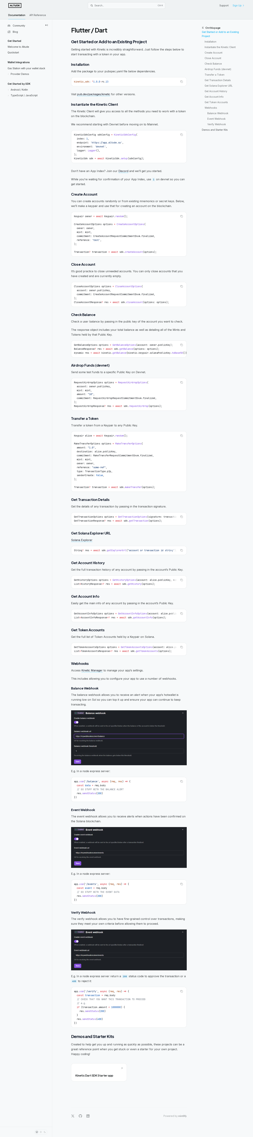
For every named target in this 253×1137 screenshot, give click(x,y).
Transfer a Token (214, 74)
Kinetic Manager (92, 670)
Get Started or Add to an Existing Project (220, 34)
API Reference (37, 15)
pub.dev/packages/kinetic (93, 94)
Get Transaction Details (218, 80)
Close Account (213, 58)
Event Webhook (216, 118)
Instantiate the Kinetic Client (220, 47)
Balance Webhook (217, 113)
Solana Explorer (81, 540)
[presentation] (129, 349)
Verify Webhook (216, 124)
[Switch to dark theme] (44, 1132)
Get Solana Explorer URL (219, 85)
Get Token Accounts (216, 102)
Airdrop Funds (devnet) (218, 69)
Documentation (16, 15)
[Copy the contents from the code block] (181, 81)
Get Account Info (214, 96)
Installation (210, 41)
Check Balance (213, 63)
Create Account (213, 52)
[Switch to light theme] (41, 1132)
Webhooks (211, 107)
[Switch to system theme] (37, 1132)
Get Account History (216, 91)
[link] (99, 1072)
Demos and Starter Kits (215, 129)
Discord (123, 171)
